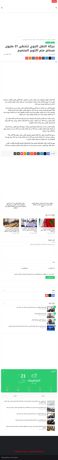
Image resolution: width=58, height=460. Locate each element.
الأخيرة (42, 395)
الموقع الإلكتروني (24, 268)
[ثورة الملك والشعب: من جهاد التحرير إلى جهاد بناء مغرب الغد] (51, 309)
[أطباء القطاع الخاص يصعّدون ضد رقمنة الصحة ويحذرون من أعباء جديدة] (29, 223)
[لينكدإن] (46, 58)
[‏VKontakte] (33, 58)
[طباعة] (15, 153)
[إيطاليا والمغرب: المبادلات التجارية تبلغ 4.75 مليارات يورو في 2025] (47, 223)
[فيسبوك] (53, 58)
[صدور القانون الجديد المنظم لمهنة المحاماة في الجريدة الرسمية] (51, 422)
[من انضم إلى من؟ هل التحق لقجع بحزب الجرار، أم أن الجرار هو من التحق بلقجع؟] (51, 328)
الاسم (53, 262)
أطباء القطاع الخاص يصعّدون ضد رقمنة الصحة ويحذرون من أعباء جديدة (29, 230)
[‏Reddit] (36, 58)
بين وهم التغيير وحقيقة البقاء (39, 320)
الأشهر (15, 395)
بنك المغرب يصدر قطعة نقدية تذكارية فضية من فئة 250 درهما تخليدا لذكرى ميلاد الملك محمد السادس (25, 402)
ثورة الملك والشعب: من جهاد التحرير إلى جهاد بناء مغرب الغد (31, 307)
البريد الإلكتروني (51, 268)
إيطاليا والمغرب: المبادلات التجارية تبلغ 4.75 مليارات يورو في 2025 (48, 230)
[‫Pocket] (26, 58)
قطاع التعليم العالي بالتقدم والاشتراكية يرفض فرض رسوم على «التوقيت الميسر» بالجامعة (11, 230)
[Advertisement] (29, 25)
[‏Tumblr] (43, 58)
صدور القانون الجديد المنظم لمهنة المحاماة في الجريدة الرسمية (30, 420)
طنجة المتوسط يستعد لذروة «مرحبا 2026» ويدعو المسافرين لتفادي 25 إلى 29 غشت (26, 407)
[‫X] (50, 58)
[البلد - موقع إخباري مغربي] (46, 8)
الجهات (48, 39)
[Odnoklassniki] (30, 58)
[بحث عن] (56, 8)
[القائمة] (1, 8)
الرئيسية (52, 39)
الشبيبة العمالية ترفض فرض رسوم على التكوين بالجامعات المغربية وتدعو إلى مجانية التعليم (26, 427)
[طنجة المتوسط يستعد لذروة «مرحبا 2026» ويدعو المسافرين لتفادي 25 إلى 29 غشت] (51, 409)
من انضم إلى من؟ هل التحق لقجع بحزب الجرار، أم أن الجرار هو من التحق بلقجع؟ (27, 326)
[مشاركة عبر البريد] (18, 153)
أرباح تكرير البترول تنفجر (40, 314)
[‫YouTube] (46, 295)
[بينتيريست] (40, 58)
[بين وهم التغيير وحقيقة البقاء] (51, 321)
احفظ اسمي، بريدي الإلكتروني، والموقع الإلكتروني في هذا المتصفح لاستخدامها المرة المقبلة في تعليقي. (34, 274)
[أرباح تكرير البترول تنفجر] (51, 315)
